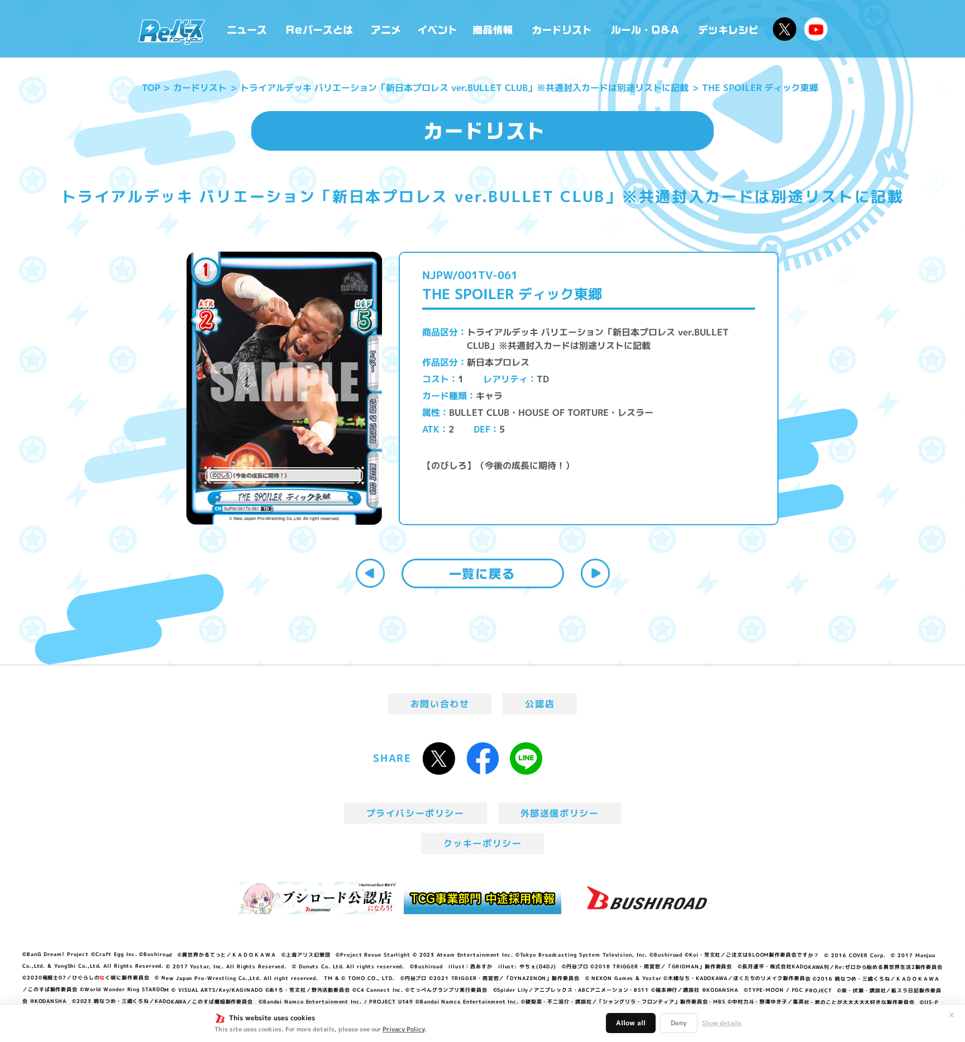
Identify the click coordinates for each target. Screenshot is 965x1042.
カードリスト (563, 28)
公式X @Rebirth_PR (784, 29)
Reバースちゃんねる (816, 29)
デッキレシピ (728, 28)
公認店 (540, 704)
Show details (722, 1023)
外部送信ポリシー (559, 813)
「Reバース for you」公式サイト (171, 32)
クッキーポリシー (482, 843)
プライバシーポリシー (415, 813)
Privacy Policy (403, 1029)
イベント (437, 28)
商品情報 (493, 28)
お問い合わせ (440, 704)
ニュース (247, 28)
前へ (370, 573)
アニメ (386, 28)
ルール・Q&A (646, 28)
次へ (595, 573)
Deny (679, 1022)
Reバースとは (319, 28)
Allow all (631, 1022)
